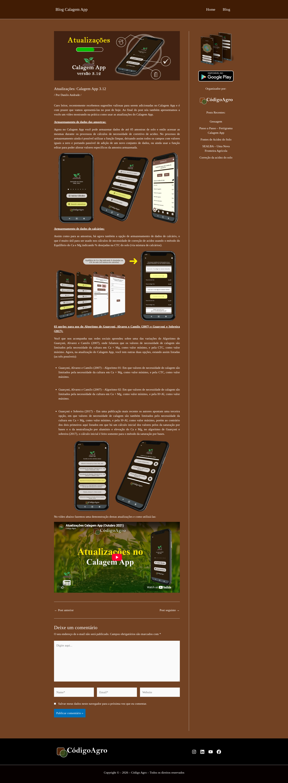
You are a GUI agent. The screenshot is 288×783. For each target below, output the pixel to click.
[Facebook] (219, 752)
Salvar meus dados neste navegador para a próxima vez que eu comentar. (102, 703)
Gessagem (216, 121)
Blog (226, 9)
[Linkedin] (202, 752)
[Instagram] (194, 752)
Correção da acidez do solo (216, 157)
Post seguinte (170, 610)
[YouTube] (210, 752)
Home (210, 9)
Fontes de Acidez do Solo (216, 139)
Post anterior (64, 610)
